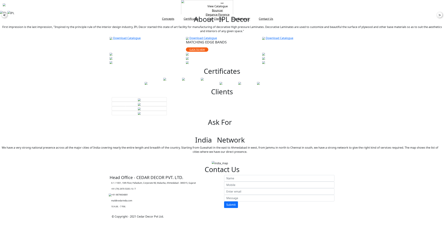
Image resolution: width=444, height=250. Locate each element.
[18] (263, 54)
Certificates (191, 19)
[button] (126, 106)
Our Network (241, 19)
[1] (111, 54)
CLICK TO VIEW (197, 49)
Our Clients (215, 19)
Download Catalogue (127, 38)
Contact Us (266, 19)
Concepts (168, 19)
